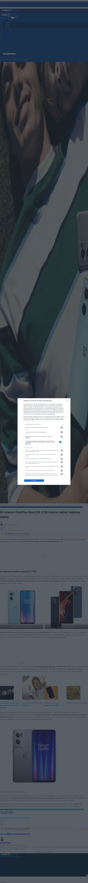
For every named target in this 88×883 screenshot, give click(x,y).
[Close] (67, 401)
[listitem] (44, 424)
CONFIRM (34, 480)
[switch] (61, 427)
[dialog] (44, 441)
